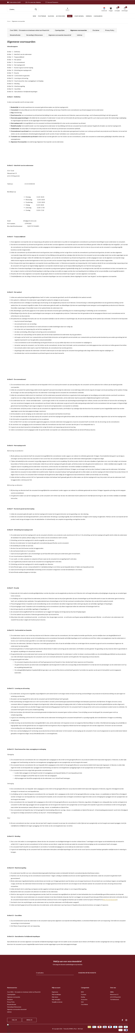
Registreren (55, 992)
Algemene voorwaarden (78, 30)
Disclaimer (96, 30)
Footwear (42, 16)
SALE (69, 16)
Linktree (79, 35)
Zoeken (35, 9)
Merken (89, 16)
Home (8, 21)
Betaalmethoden (15, 35)
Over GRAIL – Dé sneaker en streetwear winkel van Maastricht (29, 30)
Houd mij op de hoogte (87, 973)
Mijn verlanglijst (56, 999)
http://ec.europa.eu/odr (110, 899)
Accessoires (60, 16)
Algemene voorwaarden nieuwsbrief (59, 35)
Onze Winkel (79, 16)
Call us (14, 1020)
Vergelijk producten (57, 1002)
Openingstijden (60, 30)
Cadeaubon (98, 16)
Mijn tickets (55, 997)
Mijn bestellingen (56, 994)
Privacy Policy (109, 30)
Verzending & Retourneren (34, 35)
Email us (29, 1020)
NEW (34, 16)
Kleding (51, 16)
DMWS (71, 1029)
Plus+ (75, 1029)
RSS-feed (80, 1029)
